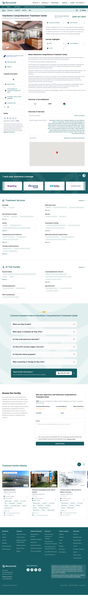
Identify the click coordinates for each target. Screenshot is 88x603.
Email (62, 413)
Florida (60, 540)
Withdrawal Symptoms (36, 539)
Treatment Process (21, 534)
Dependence (34, 542)
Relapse (18, 551)
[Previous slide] (80, 175)
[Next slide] (84, 175)
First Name (38, 413)
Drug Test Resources (50, 554)
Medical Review (77, 540)
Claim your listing (77, 558)
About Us (75, 534)
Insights (75, 552)
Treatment (17, 10)
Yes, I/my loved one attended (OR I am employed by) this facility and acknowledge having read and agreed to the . (60, 438)
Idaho (60, 543)
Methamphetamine (6, 546)
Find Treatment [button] (80, 2)
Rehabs (8, 6)
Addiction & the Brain (36, 545)
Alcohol (4, 534)
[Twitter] (35, 569)
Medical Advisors (77, 543)
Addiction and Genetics (36, 548)
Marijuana (4, 543)
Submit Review (60, 443)
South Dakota (62, 552)
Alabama (61, 534)
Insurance (10, 10)
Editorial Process (77, 537)
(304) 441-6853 (65, 373)
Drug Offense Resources (51, 551)
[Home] (3, 7)
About (3, 10)
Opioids (4, 537)
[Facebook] (5, 107)
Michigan (61, 546)
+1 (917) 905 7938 (6, 578)
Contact (75, 546)
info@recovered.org (7, 576)
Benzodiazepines (6, 549)
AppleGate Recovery (9, 490)
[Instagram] (31, 569)
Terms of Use (71, 439)
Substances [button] (45, 2)
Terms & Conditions (73, 585)
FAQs (30, 10)
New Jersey (62, 549)
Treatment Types (20, 537)
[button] (59, 17)
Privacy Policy (63, 585)
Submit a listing (77, 555)
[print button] (77, 10)
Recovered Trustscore (78, 549)
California (61, 537)
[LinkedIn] (8, 107)
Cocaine (4, 540)
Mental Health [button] (54, 2)
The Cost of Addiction (36, 551)
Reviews (24, 10)
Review (37, 421)
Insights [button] (72, 2)
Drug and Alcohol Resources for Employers (49, 536)
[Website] (14, 79)
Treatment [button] (64, 2)
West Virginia (17, 6)
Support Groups (20, 548)
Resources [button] (35, 2)
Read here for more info (9, 132)
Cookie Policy (82, 585)
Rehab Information (21, 545)
